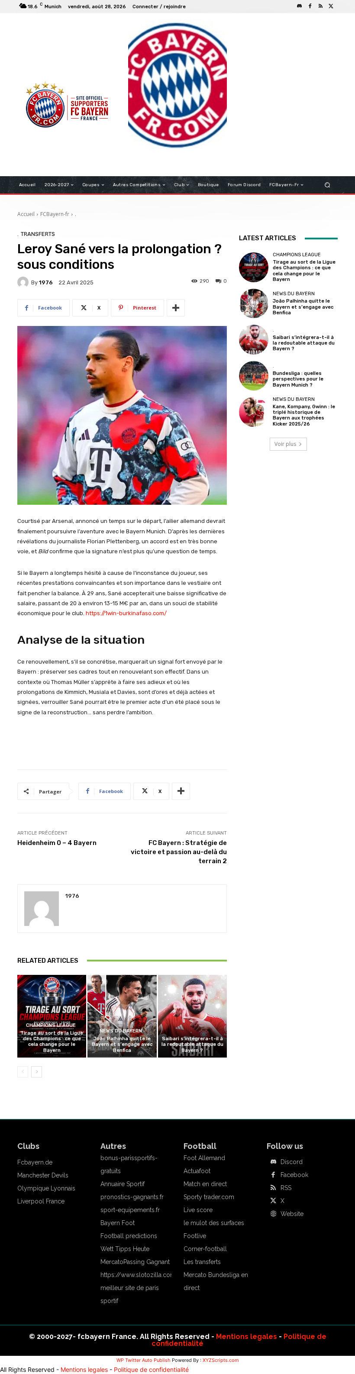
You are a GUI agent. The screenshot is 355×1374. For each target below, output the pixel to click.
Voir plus (285, 444)
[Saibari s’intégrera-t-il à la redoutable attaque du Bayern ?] (192, 1016)
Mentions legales (246, 1336)
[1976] (24, 282)
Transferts (38, 234)
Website (292, 1214)
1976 (46, 282)
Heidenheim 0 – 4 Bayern (57, 843)
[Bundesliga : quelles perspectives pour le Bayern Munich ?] (253, 375)
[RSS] (320, 6)
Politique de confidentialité (151, 1369)
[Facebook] (310, 6)
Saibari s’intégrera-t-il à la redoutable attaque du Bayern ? (192, 1044)
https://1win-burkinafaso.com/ (126, 613)
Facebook (294, 1175)
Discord (292, 1162)
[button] (327, 185)
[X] (331, 6)
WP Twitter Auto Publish (143, 1360)
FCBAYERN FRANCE (49, 56)
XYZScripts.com (221, 1360)
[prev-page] (22, 1071)
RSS (286, 1188)
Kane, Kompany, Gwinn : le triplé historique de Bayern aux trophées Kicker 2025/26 (304, 415)
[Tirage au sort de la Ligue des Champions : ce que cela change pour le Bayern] (51, 1016)
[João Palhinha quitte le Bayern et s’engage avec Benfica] (121, 1016)
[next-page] (36, 1071)
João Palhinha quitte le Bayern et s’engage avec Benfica (122, 1044)
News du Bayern (121, 1031)
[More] (176, 307)
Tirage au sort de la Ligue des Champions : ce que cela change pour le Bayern (51, 1041)
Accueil (26, 214)
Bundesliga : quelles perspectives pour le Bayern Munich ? (298, 379)
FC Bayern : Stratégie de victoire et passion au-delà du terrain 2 (179, 852)
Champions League (51, 1025)
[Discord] (299, 6)
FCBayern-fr (54, 214)
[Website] (273, 1214)
